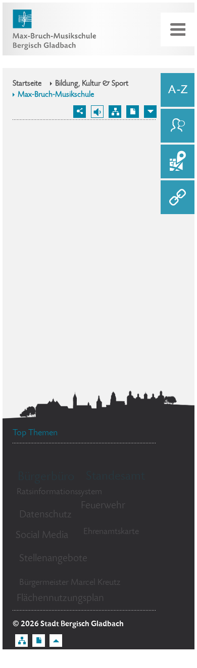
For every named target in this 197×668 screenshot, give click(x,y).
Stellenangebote (53, 559)
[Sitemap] (115, 111)
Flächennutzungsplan (60, 598)
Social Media (42, 535)
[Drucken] (132, 111)
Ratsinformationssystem (59, 492)
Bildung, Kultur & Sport (91, 84)
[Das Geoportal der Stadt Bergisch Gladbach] (177, 161)
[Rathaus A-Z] (177, 90)
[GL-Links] (177, 197)
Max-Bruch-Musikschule (56, 95)
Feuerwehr (103, 506)
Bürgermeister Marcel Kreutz (69, 582)
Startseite (27, 84)
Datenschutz (45, 515)
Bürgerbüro (46, 477)
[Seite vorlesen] (97, 111)
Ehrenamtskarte (111, 532)
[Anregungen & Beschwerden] (177, 126)
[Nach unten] (150, 111)
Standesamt (115, 477)
